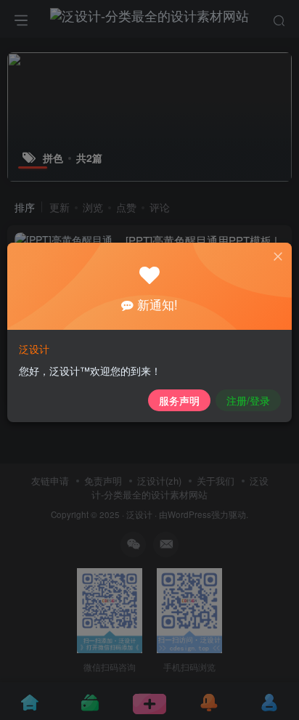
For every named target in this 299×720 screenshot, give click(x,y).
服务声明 (179, 400)
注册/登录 (248, 400)
